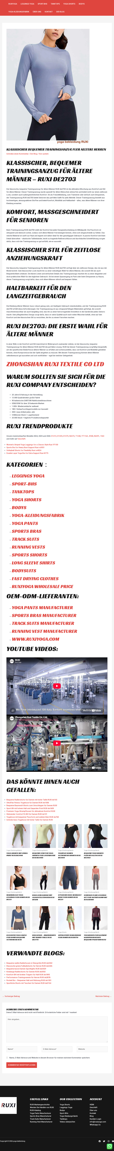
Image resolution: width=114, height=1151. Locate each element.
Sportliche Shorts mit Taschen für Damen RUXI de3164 (28, 983)
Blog (92, 1116)
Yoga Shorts (69, 4)
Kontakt (49, 12)
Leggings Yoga (27, 4)
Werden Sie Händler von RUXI (42, 1107)
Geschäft (21, 439)
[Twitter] (104, 1141)
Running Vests (28, 547)
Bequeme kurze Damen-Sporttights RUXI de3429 (26, 969)
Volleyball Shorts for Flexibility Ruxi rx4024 (23, 450)
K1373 (65, 436)
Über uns (37, 12)
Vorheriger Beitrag (11, 996)
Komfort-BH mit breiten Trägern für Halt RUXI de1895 (28, 975)
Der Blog (60, 12)
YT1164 (84, 436)
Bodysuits (24, 571)
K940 (91, 436)
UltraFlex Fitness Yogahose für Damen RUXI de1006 (27, 803)
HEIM (92, 1105)
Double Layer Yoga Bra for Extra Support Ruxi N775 (27, 453)
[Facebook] (100, 1141)
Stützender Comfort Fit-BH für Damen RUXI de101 (26, 814)
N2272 (72, 436)
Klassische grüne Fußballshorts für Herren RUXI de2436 (29, 966)
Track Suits (25, 539)
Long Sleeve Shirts (33, 563)
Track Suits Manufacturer (43, 623)
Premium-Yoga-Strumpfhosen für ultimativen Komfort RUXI (30, 811)
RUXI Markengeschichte (40, 1105)
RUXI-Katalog (35, 1110)
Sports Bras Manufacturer (44, 615)
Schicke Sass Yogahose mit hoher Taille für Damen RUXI (29, 820)
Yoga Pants (25, 523)
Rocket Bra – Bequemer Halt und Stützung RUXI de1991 (28, 980)
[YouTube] (113, 1141)
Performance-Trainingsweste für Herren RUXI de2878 (28, 977)
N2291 (96, 436)
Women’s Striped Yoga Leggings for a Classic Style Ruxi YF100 (32, 445)
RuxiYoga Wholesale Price (42, 586)
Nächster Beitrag (104, 996)
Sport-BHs (42, 4)
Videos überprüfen (67, 1122)
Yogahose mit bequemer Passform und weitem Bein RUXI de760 (32, 817)
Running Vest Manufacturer (44, 631)
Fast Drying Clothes (35, 579)
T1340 (78, 436)
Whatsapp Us (95, 1125)
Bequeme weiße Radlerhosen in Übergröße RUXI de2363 (29, 963)
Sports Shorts (29, 555)
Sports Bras (26, 531)
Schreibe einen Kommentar (17, 154)
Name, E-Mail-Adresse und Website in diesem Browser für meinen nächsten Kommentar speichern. (49, 1058)
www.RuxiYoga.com (35, 639)
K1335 (59, 436)
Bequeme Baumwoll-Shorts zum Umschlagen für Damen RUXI (31, 805)
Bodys (82, 4)
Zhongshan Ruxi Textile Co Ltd (55, 364)
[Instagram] (109, 1141)
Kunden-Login (95, 1119)
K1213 (53, 436)
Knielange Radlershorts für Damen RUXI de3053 (26, 972)
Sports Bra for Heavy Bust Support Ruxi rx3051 (25, 447)
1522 (102, 436)
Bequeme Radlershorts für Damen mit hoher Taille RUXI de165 (31, 800)
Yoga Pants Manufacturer (42, 607)
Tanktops (55, 4)
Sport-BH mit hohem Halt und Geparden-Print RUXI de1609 (30, 808)
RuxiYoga (12, 4)
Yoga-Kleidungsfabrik (18, 12)
